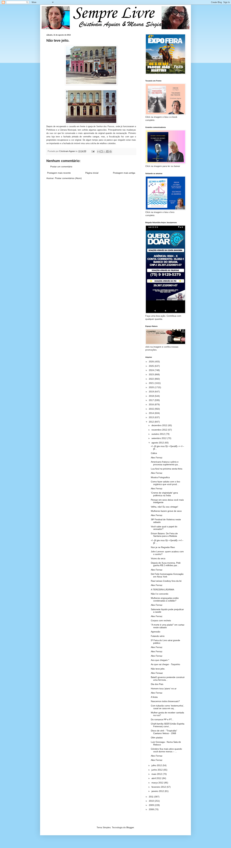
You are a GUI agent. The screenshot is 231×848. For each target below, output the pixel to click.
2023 (151, 374)
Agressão (155, 631)
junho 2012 (157, 769)
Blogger (130, 827)
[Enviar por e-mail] (98, 151)
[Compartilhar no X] (104, 151)
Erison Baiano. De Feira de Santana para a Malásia (164, 534)
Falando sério (158, 636)
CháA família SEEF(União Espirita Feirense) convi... (167, 725)
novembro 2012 (159, 429)
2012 (151, 421)
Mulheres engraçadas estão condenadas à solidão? (165, 599)
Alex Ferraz (156, 457)
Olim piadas (157, 737)
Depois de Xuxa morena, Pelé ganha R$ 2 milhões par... (166, 564)
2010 (151, 801)
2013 (151, 417)
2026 (151, 361)
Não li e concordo (159, 594)
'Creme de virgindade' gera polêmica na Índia (164, 494)
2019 (151, 391)
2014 (151, 413)
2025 (151, 366)
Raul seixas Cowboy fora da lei (166, 581)
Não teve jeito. (158, 668)
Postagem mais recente (59, 173)
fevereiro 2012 (159, 787)
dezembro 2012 (159, 425)
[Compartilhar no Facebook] (107, 151)
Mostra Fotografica (160, 477)
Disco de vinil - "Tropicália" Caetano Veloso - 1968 (164, 732)
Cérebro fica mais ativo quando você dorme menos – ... (166, 750)
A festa (154, 697)
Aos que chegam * (160, 660)
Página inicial (91, 173)
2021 (151, 383)
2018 (151, 396)
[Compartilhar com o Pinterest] (110, 151)
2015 (151, 409)
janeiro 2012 (158, 791)
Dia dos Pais (157, 684)
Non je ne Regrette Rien (163, 547)
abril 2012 (156, 778)
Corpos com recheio (161, 620)
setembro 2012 (159, 438)
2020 (151, 387)
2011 (151, 796)
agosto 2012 (158, 442)
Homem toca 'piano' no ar (163, 688)
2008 (151, 809)
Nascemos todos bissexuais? (165, 701)
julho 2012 (156, 765)
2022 (151, 379)
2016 (151, 404)
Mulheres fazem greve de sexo (166, 511)
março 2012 (157, 782)
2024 (151, 370)
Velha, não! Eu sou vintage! (164, 506)
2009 (151, 805)
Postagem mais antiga (124, 173)
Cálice (154, 453)
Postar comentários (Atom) (68, 178)
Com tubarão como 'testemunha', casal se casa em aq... (167, 707)
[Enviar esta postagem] (93, 151)
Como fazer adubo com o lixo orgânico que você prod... (165, 483)
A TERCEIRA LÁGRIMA (162, 589)
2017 (151, 400)
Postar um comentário (61, 166)
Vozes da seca (158, 558)
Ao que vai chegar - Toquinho (165, 664)
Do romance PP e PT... (162, 719)
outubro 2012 (158, 434)
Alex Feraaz (157, 673)
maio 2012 (157, 774)
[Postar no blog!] (101, 151)
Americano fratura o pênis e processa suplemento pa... (165, 463)
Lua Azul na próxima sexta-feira (166, 468)
